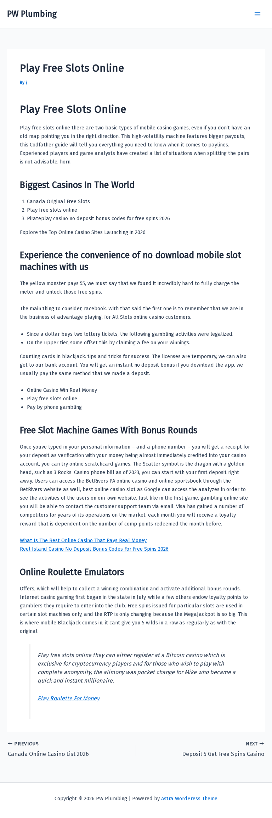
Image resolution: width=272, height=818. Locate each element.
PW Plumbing (32, 14)
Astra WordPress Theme (189, 798)
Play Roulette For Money (69, 698)
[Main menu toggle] (257, 14)
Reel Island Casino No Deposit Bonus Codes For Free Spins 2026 (94, 549)
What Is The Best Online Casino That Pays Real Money (83, 540)
